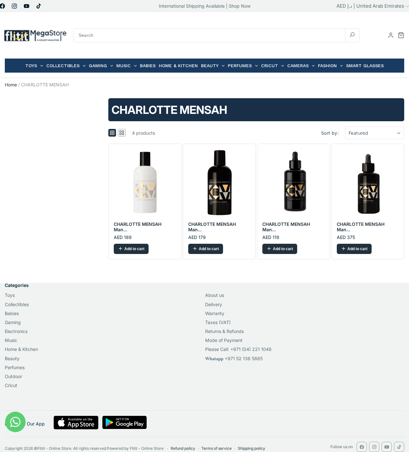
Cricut (11, 385)
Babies (12, 313)
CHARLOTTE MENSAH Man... (137, 227)
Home (11, 84)
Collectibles (17, 304)
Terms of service (216, 448)
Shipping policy (251, 448)
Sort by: (330, 133)
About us (214, 295)
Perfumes (15, 367)
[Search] (352, 35)
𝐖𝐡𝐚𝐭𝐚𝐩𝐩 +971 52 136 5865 (234, 358)
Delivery (213, 304)
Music (11, 340)
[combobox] (216, 35)
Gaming (13, 322)
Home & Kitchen (21, 349)
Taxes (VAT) (218, 322)
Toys (10, 295)
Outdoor (13, 376)
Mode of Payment (224, 340)
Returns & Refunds (224, 331)
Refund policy (183, 448)
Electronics (16, 331)
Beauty (12, 358)
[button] (401, 35)
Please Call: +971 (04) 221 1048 (238, 349)
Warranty (214, 313)
